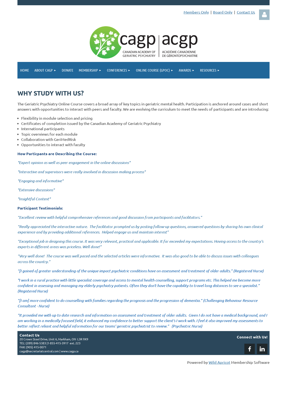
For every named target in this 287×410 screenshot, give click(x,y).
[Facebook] (249, 349)
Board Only (222, 12)
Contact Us (246, 12)
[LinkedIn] (262, 349)
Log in (264, 14)
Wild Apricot (219, 362)
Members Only (196, 12)
